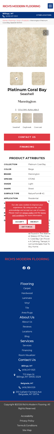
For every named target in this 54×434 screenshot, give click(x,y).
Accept (19, 222)
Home (5, 20)
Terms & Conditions (27, 425)
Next (50, 77)
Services (27, 345)
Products (25, 20)
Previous (4, 77)
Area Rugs (27, 312)
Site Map (27, 430)
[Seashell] (16, 118)
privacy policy (28, 213)
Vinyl (18, 20)
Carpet (27, 288)
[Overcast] (38, 118)
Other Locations (43, 15)
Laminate (27, 298)
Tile (27, 308)
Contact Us (27, 137)
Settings (27, 227)
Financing (27, 147)
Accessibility (27, 416)
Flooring (12, 20)
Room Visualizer (27, 355)
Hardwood (27, 293)
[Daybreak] (27, 118)
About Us (27, 322)
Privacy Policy (27, 421)
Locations (27, 331)
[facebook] (24, 268)
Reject (35, 222)
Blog (27, 336)
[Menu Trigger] (50, 6)
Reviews (27, 326)
